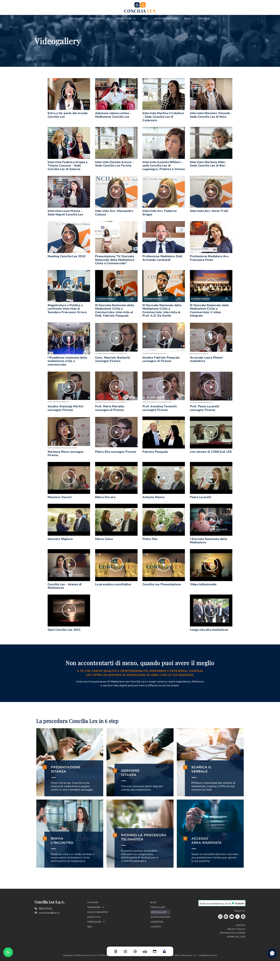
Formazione (124, 18)
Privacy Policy (236, 929)
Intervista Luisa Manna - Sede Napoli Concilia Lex (65, 212)
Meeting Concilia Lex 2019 (66, 256)
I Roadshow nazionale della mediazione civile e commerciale (67, 361)
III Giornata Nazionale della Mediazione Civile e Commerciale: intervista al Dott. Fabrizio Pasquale (114, 310)
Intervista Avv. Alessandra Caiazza (114, 212)
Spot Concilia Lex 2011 (64, 630)
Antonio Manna (153, 497)
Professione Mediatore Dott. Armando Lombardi (162, 258)
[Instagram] (220, 916)
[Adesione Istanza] (125, 949)
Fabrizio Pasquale (155, 452)
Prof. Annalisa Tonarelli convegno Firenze (159, 408)
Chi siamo (76, 18)
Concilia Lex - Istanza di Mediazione (65, 586)
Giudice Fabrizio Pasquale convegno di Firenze (161, 359)
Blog (187, 18)
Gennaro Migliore (60, 539)
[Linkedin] (243, 916)
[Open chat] (272, 953)
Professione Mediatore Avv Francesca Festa (209, 258)
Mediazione (97, 18)
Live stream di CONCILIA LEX (211, 452)
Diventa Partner (166, 18)
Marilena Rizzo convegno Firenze (66, 453)
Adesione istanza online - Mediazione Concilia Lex (113, 115)
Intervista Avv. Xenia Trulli (209, 211)
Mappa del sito (236, 936)
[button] (69, 94)
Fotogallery (158, 907)
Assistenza (157, 921)
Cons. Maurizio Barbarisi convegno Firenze (112, 359)
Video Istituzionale (203, 584)
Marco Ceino (104, 539)
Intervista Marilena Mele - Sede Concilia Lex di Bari (208, 164)
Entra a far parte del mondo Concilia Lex (68, 115)
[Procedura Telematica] (154, 949)
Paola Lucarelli (200, 497)
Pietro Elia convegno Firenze (115, 452)
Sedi (145, 18)
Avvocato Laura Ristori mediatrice (206, 359)
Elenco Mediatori (97, 912)
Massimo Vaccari (60, 497)
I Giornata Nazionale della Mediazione (208, 540)
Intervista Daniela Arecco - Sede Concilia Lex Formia (114, 164)
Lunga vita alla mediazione (209, 630)
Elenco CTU (94, 917)
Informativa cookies (232, 933)
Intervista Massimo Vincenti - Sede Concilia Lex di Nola (211, 115)
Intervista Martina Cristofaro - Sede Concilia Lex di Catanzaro (163, 116)
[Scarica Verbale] (135, 949)
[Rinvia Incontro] (145, 950)
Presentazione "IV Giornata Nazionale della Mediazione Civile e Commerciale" (114, 259)
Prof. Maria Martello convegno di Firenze (109, 408)
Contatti (204, 18)
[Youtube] (231, 916)
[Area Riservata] (164, 949)
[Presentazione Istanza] (116, 949)
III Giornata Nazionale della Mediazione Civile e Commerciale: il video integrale (209, 310)
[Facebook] (226, 916)
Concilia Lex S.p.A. (50, 901)
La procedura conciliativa (113, 584)
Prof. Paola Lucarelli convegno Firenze (204, 408)
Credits (240, 925)
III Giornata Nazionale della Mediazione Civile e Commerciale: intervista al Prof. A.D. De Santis (161, 310)
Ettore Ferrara (105, 497)
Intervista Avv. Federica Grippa (159, 212)
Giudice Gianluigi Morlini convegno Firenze (65, 408)
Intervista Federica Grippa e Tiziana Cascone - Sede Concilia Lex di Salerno (68, 165)
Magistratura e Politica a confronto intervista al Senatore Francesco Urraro (67, 308)
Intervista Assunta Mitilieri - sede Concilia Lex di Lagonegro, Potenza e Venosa (163, 165)
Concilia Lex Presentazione (161, 584)
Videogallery (159, 912)
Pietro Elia (149, 539)
